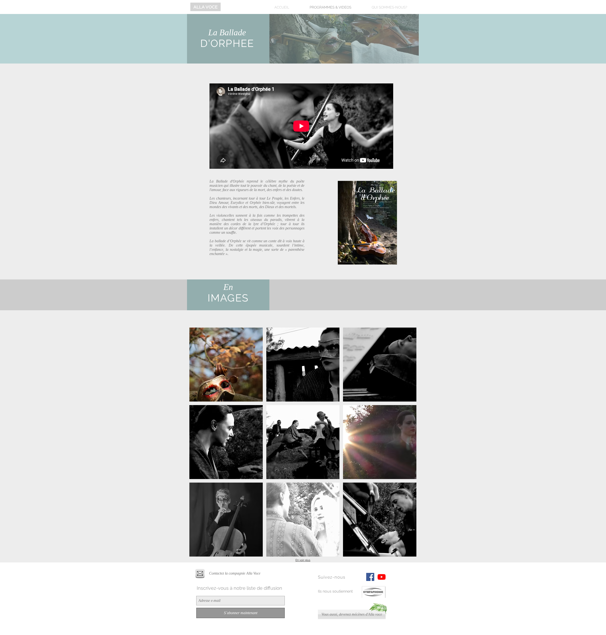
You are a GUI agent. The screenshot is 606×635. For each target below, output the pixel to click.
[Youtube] (382, 577)
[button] (226, 365)
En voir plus (302, 560)
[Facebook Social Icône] (370, 577)
